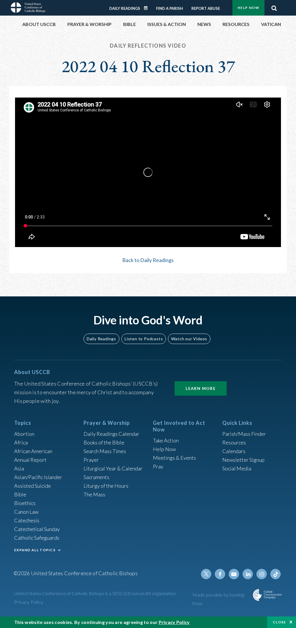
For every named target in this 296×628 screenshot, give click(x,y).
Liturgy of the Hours (106, 486)
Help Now (248, 7)
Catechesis (26, 520)
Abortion (24, 434)
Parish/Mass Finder (244, 434)
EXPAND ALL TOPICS (35, 550)
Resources (234, 442)
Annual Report (30, 460)
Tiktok (275, 574)
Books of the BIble (104, 442)
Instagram (261, 574)
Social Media (236, 468)
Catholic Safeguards (36, 537)
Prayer (91, 460)
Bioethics (25, 503)
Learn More (201, 388)
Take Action (166, 440)
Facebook (220, 574)
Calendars (233, 451)
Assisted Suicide (32, 486)
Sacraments (96, 477)
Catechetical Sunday (37, 529)
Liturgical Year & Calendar (113, 468)
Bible (20, 494)
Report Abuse (205, 8)
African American (33, 451)
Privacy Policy (28, 602)
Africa (21, 442)
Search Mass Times (105, 451)
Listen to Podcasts (144, 338)
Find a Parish (169, 8)
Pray (158, 466)
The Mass (94, 494)
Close (279, 622)
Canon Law (26, 512)
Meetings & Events (174, 458)
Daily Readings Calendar (147, 8)
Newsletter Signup (243, 460)
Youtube (234, 574)
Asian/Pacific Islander (38, 477)
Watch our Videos (189, 338)
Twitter (206, 574)
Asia (19, 468)
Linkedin (248, 574)
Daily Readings (124, 8)
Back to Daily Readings (148, 260)
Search (274, 6)
